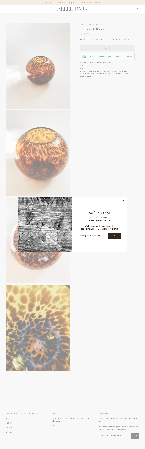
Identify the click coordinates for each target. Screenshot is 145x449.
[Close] (123, 200)
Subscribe (114, 236)
